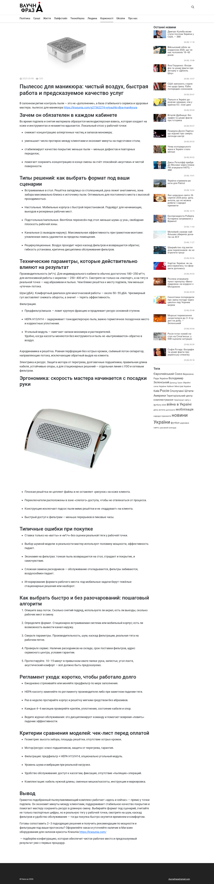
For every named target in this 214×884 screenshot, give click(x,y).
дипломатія (170, 410)
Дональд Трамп (176, 383)
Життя (47, 18)
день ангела (159, 410)
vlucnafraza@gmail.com (179, 879)
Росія (164, 391)
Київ (156, 391)
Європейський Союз (168, 374)
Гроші (36, 18)
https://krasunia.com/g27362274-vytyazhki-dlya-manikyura (100, 107)
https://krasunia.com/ (92, 832)
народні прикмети (162, 416)
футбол (175, 422)
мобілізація (184, 409)
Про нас (132, 18)
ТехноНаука (77, 18)
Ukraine (120, 18)
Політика (25, 18)
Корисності (106, 18)
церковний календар (167, 428)
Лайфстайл (60, 18)
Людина (92, 18)
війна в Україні (179, 404)
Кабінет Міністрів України (179, 386)
